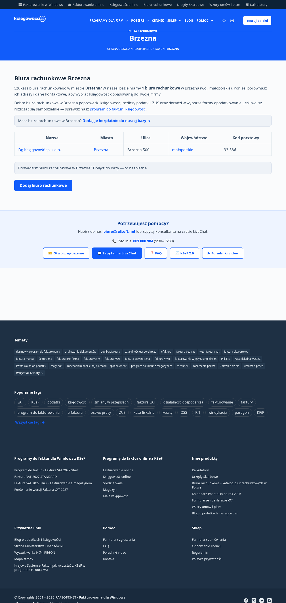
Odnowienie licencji (206, 546)
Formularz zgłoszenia (119, 539)
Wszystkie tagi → (30, 422)
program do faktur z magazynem (151, 366)
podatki (53, 402)
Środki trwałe (113, 483)
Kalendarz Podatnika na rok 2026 (216, 494)
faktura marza (25, 359)
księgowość (77, 402)
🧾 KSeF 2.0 (184, 253)
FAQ (106, 546)
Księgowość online (123, 4)
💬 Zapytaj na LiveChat (117, 253)
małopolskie (182, 149)
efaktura (166, 351)
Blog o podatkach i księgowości (215, 513)
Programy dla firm (106, 20)
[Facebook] (246, 600)
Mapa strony (23, 559)
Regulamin (200, 552)
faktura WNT (162, 359)
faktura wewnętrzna (137, 359)
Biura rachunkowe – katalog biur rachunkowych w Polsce (229, 485)
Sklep (172, 20)
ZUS (122, 412)
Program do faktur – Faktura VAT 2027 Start (46, 470)
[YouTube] (261, 600)
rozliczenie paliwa (204, 366)
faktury (247, 402)
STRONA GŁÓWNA (118, 49)
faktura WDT (112, 359)
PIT (197, 412)
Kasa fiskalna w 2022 (248, 359)
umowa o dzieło (229, 366)
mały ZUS (57, 366)
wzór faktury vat (209, 351)
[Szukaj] (224, 20)
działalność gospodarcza (183, 402)
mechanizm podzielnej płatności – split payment (96, 366)
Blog (189, 20)
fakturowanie (222, 402)
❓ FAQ (156, 253)
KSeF (35, 402)
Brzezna (101, 149)
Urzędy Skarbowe (190, 4)
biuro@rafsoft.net (119, 231)
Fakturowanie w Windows (43, 4)
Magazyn (110, 489)
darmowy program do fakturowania (38, 351)
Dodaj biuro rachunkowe (43, 185)
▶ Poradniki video (222, 253)
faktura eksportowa (236, 351)
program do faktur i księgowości (118, 109)
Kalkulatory (258, 4)
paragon (242, 412)
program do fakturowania (38, 412)
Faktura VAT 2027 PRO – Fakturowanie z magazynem (53, 483)
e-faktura (75, 412)
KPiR (260, 412)
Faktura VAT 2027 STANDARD (35, 476)
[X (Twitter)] (254, 600)
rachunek (182, 366)
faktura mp (45, 359)
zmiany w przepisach (112, 402)
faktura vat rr (92, 359)
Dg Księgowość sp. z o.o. (39, 149)
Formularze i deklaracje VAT (212, 500)
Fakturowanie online (88, 4)
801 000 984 (143, 241)
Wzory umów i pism (224, 4)
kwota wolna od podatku (31, 366)
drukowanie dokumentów (80, 351)
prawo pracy (101, 412)
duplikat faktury (110, 351)
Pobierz (137, 20)
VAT (20, 402)
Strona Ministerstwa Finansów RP (39, 546)
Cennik (158, 20)
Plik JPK (225, 359)
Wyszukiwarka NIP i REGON (34, 552)
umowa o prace (253, 366)
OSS (184, 412)
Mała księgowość (115, 496)
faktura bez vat (185, 351)
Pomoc (202, 20)
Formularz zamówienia (209, 539)
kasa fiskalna (144, 412)
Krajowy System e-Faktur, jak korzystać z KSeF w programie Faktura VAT (49, 567)
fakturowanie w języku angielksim (196, 359)
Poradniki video (114, 552)
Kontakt (108, 559)
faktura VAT (146, 402)
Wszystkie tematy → (29, 373)
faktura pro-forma (68, 359)
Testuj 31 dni (257, 20)
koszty (167, 412)
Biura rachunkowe (157, 4)
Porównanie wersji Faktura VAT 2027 (41, 489)
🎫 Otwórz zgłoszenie (66, 253)
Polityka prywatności (207, 559)
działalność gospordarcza (140, 351)
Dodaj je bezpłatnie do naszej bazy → (116, 120)
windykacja (217, 412)
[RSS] (269, 600)
